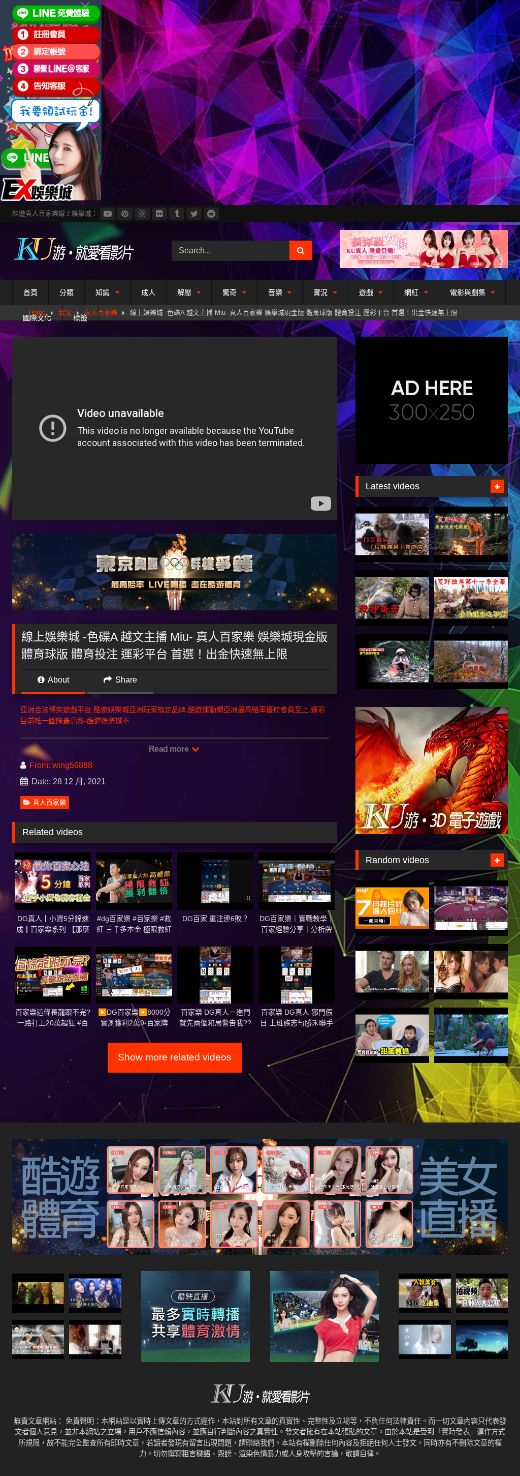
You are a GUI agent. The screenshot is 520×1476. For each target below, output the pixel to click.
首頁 (30, 292)
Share (125, 679)
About (57, 679)
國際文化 (37, 318)
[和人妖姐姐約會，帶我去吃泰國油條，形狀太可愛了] (424, 1293)
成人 (148, 292)
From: (39, 765)
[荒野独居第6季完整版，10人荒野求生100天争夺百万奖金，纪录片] (471, 661)
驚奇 (229, 292)
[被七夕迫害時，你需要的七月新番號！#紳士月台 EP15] (392, 908)
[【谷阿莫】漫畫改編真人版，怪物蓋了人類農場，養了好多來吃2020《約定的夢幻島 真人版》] (95, 1339)
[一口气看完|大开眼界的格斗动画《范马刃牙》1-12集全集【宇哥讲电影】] (38, 1339)
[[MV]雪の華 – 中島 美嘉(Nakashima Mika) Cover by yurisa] (424, 1339)
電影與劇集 (467, 292)
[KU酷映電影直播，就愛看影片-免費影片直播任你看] (80, 250)
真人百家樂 (49, 802)
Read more (169, 749)
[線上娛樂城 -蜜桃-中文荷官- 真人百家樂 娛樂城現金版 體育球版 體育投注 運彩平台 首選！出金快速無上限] (471, 908)
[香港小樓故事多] (38, 1293)
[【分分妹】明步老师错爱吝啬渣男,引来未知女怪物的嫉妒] (471, 971)
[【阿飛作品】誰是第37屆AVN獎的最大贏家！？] (392, 971)
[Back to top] (488, 1446)
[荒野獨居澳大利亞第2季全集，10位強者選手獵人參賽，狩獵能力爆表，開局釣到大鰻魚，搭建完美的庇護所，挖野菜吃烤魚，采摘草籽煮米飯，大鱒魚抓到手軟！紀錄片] (471, 534)
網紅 (411, 292)
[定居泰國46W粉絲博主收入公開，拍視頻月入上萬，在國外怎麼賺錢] (482, 1293)
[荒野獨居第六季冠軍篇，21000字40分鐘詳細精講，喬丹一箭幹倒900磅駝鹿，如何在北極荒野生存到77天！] (392, 598)
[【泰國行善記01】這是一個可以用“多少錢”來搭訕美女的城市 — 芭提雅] (95, 1293)
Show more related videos (175, 1057)
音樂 (275, 292)
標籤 (80, 318)
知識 (102, 292)
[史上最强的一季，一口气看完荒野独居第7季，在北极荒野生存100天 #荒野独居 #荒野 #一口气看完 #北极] (392, 534)
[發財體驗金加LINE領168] (51, 198)
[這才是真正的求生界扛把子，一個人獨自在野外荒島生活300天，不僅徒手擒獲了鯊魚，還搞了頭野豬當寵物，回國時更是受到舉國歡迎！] (392, 661)
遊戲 (366, 292)
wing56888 (72, 765)
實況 (320, 292)
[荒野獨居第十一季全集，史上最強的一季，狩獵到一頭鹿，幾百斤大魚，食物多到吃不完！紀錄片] (471, 598)
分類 (66, 292)
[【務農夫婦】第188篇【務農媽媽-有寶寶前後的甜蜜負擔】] (392, 1035)
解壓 (184, 292)
